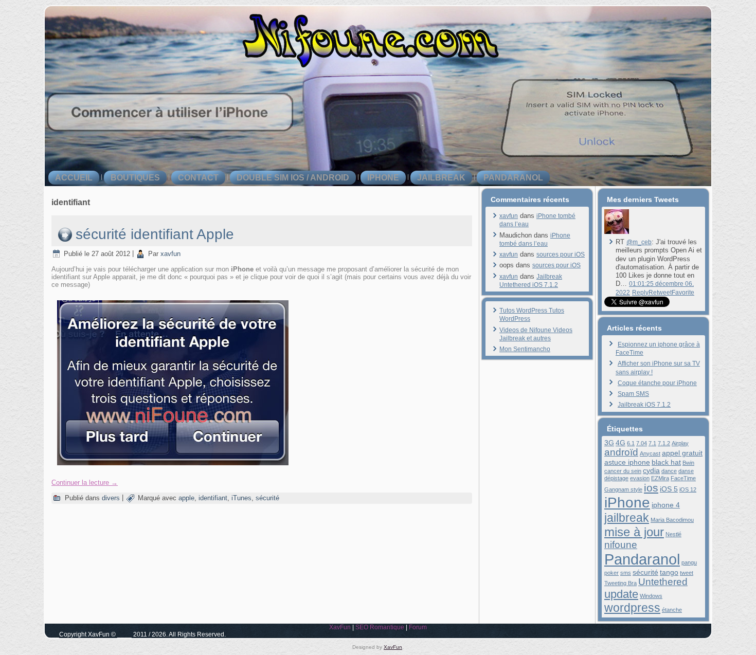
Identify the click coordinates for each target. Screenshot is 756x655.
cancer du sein (622, 471)
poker (611, 573)
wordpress (632, 607)
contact (198, 177)
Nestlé (673, 534)
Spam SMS (633, 393)
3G (609, 443)
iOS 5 (669, 489)
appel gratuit (682, 453)
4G (620, 443)
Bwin (688, 463)
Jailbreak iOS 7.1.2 (644, 404)
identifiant (213, 498)
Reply (640, 292)
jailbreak (441, 177)
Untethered (663, 581)
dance (669, 471)
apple (186, 498)
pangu (689, 562)
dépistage (616, 478)
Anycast (650, 453)
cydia (651, 470)
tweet (686, 573)
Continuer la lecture (84, 482)
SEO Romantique (379, 627)
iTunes (241, 498)
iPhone (383, 177)
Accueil (74, 177)
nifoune (620, 544)
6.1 (631, 443)
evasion (640, 478)
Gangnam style (623, 489)
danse (686, 471)
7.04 (641, 443)
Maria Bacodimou (672, 520)
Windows (651, 596)
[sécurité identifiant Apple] (172, 468)
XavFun (340, 627)
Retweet (660, 292)
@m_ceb (639, 242)
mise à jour (634, 532)
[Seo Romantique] (616, 231)
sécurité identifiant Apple (155, 234)
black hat (666, 462)
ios (651, 488)
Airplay (680, 443)
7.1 (652, 443)
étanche (672, 610)
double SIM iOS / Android (293, 177)
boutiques (135, 177)
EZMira (660, 478)
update (621, 594)
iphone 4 (666, 505)
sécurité (267, 498)
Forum (418, 627)
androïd (621, 452)
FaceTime (683, 478)
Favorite (683, 292)
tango (669, 572)
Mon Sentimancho (524, 349)
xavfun (170, 254)
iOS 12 (687, 489)
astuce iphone (627, 462)
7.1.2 (664, 443)
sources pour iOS (560, 254)
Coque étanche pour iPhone (657, 383)
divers (111, 498)
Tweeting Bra (620, 583)
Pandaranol (513, 177)
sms (625, 573)
